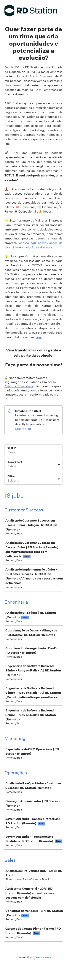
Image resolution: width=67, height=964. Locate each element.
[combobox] (7, 466)
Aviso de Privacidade (18, 386)
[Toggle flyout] (59, 465)
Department (14, 462)
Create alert (23, 429)
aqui (39, 337)
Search (11, 447)
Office (11, 476)
